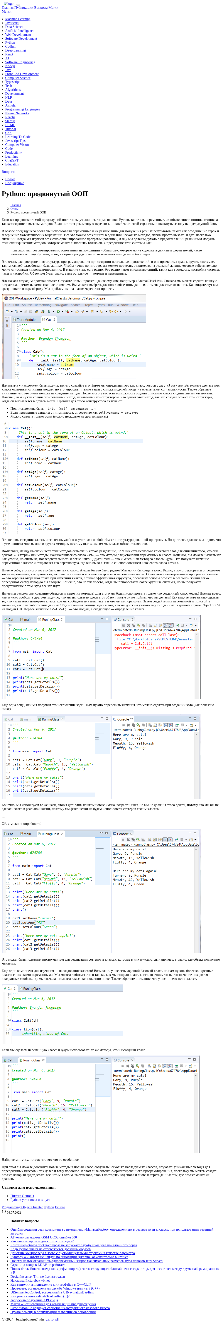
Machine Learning (17, 19)
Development (14, 93)
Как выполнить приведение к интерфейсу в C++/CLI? (50, 1284)
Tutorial (10, 129)
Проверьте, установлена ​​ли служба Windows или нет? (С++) (55, 1288)
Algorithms (13, 89)
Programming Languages (22, 109)
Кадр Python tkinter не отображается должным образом (50, 1249)
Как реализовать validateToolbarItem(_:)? (39, 1296)
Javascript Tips (15, 141)
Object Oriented (32, 1207)
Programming (11, 1207)
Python (10, 42)
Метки (53, 7)
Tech (8, 86)
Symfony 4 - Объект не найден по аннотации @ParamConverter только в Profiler (69, 1257)
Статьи (14, 208)
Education (12, 164)
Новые (10, 179)
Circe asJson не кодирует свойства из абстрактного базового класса (60, 1308)
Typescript (12, 82)
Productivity (13, 152)
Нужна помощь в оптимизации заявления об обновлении (53, 1312)
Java (8, 70)
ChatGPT (12, 160)
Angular (11, 105)
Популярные (14, 183)
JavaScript (12, 23)
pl (56, 1319)
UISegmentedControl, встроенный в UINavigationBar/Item (52, 1292)
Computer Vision (17, 144)
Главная (8, 7)
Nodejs (10, 66)
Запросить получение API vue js (34, 1300)
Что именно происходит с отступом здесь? (42, 1241)
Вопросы (41, 7)
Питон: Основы (22, 1196)
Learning (11, 156)
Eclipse (60, 1207)
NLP (8, 97)
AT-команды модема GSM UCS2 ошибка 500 (43, 1237)
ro (52, 1319)
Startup (10, 121)
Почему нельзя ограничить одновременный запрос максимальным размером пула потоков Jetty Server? (86, 1261)
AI (7, 58)
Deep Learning (15, 50)
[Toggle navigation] (18, 4)
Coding (10, 46)
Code (9, 148)
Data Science (14, 27)
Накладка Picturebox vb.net (30, 1280)
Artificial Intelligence (19, 31)
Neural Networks (17, 113)
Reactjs (10, 117)
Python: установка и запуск (30, 1200)
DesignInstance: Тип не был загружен (37, 1276)
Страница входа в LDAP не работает (37, 1265)
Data (8, 101)
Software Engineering (20, 62)
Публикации (23, 7)
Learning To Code (17, 137)
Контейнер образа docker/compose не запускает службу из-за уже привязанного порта (73, 1245)
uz (47, 1319)
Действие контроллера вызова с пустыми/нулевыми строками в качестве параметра (72, 1253)
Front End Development (22, 74)
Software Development (21, 38)
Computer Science (17, 78)
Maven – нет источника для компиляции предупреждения (53, 1304)
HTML (10, 125)
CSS (8, 133)
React (9, 54)
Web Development (18, 34)
